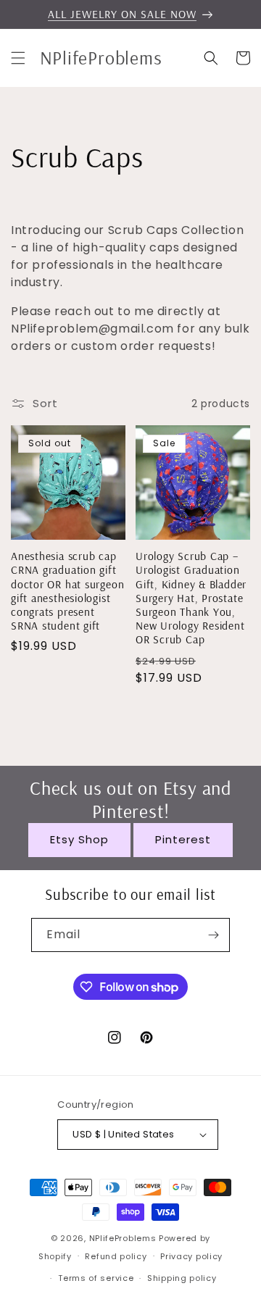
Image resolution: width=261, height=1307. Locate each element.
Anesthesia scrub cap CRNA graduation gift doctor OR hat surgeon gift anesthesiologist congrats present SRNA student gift (67, 590)
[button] (18, 58)
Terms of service (95, 1278)
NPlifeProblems (123, 1238)
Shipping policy (182, 1278)
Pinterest (183, 839)
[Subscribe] (213, 935)
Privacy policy (191, 1256)
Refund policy (115, 1256)
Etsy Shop (79, 839)
